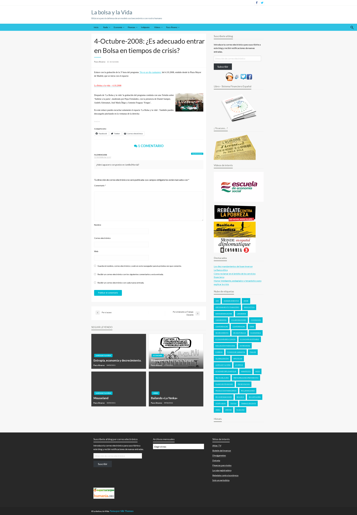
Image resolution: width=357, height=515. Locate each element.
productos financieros (225, 391)
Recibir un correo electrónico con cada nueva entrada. (120, 282)
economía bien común (225, 339)
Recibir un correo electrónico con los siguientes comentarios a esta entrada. (130, 274)
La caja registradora (221, 470)
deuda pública (239, 333)
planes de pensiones (224, 384)
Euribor (219, 352)
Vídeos (157, 27)
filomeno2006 (100, 155)
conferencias (238, 326)
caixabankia (220, 320)
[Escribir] (237, 76)
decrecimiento (222, 333)
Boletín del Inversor (221, 450)
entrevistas (245, 346)
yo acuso (240, 410)
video (217, 410)
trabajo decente (248, 403)
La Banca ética (221, 270)
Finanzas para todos (221, 465)
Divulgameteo (219, 455)
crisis (251, 326)
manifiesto (246, 371)
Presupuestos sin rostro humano (172, 360)
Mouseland (100, 398)
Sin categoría (255, 397)
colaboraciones (238, 320)
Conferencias (221, 326)
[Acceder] (243, 76)
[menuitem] (96, 27)
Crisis (155, 393)
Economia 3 (255, 333)
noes (257, 371)
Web (96, 251)
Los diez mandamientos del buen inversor (233, 266)
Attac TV (216, 445)
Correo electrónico (102, 238)
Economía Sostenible (249, 339)
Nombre (97, 225)
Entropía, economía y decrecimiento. (117, 360)
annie (246, 301)
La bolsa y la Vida (111, 12)
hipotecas (237, 358)
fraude (253, 352)
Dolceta (216, 460)
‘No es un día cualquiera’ (150, 72)
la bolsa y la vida (223, 365)
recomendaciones (223, 397)
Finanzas (131, 27)
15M (217, 301)
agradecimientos (231, 301)
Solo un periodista (220, 480)
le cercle (239, 365)
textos (233, 403)
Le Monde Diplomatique (225, 371)
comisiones (256, 320)
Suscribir (102, 464)
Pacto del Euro (222, 378)
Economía (118, 27)
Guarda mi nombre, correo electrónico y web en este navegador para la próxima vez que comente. (139, 266)
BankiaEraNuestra (223, 314)
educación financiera (225, 346)
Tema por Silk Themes (121, 511)
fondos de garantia (236, 352)
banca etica (249, 307)
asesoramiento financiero (227, 307)
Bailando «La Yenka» (164, 398)
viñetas (228, 410)
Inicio (96, 27)
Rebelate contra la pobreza (225, 475)
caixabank (241, 314)
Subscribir (222, 66)
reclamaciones (248, 391)
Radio (105, 27)
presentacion (244, 384)
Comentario (100, 185)
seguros (240, 397)
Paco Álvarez (171, 27)
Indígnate (145, 27)
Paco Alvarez (100, 62)
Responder (197, 153)
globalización (222, 358)
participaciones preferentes (245, 378)
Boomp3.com (97, 121)
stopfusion (220, 403)
